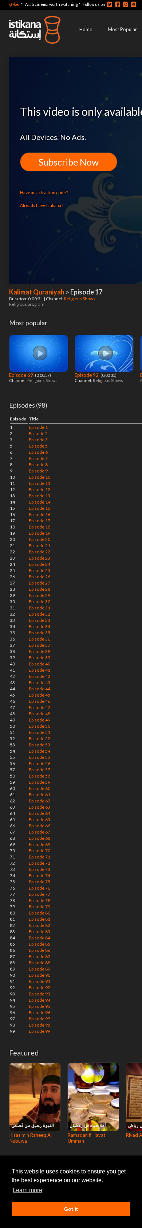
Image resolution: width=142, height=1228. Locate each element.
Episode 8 (38, 464)
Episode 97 (39, 1018)
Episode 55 (39, 757)
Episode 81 (39, 919)
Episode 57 (39, 769)
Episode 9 (38, 471)
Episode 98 (39, 1025)
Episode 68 (39, 838)
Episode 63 (39, 807)
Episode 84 (39, 938)
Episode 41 (39, 670)
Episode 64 (39, 813)
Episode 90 (39, 975)
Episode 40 (39, 664)
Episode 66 (39, 825)
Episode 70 (39, 850)
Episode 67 (39, 832)
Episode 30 (39, 601)
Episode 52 (39, 738)
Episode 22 (39, 551)
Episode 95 (39, 1006)
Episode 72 (39, 863)
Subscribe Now (69, 161)
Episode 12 (39, 489)
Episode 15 (39, 508)
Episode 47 (39, 707)
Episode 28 (39, 589)
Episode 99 (39, 1031)
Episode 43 (39, 682)
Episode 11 (39, 483)
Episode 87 (39, 956)
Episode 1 (38, 427)
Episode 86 (39, 950)
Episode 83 (39, 931)
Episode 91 (39, 981)
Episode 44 (39, 688)
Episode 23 (39, 558)
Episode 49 (39, 720)
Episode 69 (21, 375)
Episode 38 (39, 651)
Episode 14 (39, 502)
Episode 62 (39, 801)
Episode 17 (39, 520)
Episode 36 (39, 639)
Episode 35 (39, 632)
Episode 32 (39, 614)
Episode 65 (39, 819)
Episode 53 (39, 744)
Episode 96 (39, 1012)
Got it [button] (71, 1209)
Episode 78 (39, 900)
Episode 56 (39, 763)
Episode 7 (38, 458)
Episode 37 (39, 645)
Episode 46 (39, 701)
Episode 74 (39, 875)
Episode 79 (39, 906)
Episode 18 (39, 527)
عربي (14, 3)
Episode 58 (39, 776)
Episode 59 (39, 782)
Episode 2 (38, 433)
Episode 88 (39, 962)
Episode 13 (39, 495)
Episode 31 (39, 608)
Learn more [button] (27, 1190)
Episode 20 (39, 539)
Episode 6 (38, 452)
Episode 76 (39, 888)
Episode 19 (39, 533)
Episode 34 (39, 626)
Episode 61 (39, 794)
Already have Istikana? (41, 205)
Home (85, 29)
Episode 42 (39, 676)
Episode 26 (39, 576)
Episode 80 (39, 913)
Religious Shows (80, 298)
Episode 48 (39, 713)
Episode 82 (39, 925)
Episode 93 (39, 994)
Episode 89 (39, 969)
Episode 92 (87, 375)
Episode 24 (39, 564)
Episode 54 (39, 751)
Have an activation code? (44, 192)
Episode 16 (39, 514)
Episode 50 (39, 726)
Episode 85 (39, 944)
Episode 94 (39, 1000)
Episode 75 (39, 881)
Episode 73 (39, 869)
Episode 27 (39, 583)
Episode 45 (39, 695)
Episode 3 (38, 439)
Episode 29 (39, 595)
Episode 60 (39, 788)
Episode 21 (39, 545)
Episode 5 (38, 446)
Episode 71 (39, 857)
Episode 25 (39, 570)
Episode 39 (39, 657)
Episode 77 (39, 894)
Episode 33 (39, 620)
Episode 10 (39, 477)
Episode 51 (39, 732)
